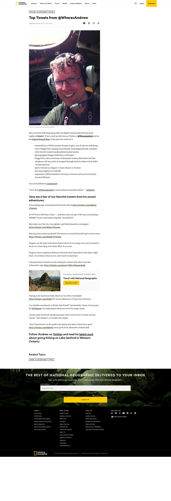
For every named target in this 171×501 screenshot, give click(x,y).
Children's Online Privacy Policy (43, 421)
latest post (86, 334)
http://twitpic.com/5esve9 (56, 265)
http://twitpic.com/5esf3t (40, 299)
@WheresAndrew (46, 190)
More (94, 3)
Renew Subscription (91, 418)
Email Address (45, 384)
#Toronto (56, 227)
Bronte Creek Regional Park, (77, 149)
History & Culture (46, 3)
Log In (142, 3)
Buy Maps (62, 421)
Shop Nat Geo (64, 427)
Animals (34, 3)
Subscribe (88, 413)
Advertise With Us (65, 445)
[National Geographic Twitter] (119, 413)
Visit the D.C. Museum (66, 429)
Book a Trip (63, 418)
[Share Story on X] (89, 23)
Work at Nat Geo (90, 424)
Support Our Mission (65, 437)
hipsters (47, 171)
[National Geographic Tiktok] (131, 413)
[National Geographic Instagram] (112, 413)
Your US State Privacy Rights (42, 418)
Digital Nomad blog (41, 139)
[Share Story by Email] (93, 23)
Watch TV (62, 432)
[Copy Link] (98, 23)
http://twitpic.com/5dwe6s (41, 328)
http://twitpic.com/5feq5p (40, 237)
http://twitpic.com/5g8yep (84, 205)
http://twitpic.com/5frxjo (40, 227)
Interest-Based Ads (39, 424)
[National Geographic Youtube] (123, 413)
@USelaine (36, 309)
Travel (57, 3)
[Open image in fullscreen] (97, 33)
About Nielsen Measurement (42, 427)
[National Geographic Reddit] (135, 413)
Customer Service (90, 416)
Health (64, 3)
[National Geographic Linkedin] (127, 413)
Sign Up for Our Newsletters (93, 427)
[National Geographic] (21, 3)
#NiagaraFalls (79, 265)
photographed (41, 155)
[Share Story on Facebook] (84, 23)
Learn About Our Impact (67, 435)
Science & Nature (76, 3)
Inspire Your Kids (64, 424)
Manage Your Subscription (93, 421)
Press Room (63, 443)
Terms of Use (37, 413)
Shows (87, 3)
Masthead (62, 440)
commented (51, 184)
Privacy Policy (38, 416)
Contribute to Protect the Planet (95, 429)
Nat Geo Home (64, 413)
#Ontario (33, 208)
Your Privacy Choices (40, 429)
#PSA (70, 265)
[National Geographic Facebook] (116, 413)
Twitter (58, 334)
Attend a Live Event (65, 416)
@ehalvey (90, 190)
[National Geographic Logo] (41, 455)
